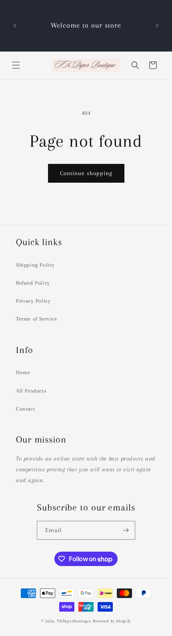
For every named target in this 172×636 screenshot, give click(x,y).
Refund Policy (33, 283)
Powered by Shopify (112, 621)
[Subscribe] (126, 530)
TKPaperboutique (74, 621)
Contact (25, 409)
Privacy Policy (33, 301)
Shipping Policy (35, 265)
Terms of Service (36, 319)
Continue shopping (86, 173)
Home (23, 372)
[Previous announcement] (15, 25)
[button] (16, 65)
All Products (31, 391)
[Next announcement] (157, 25)
